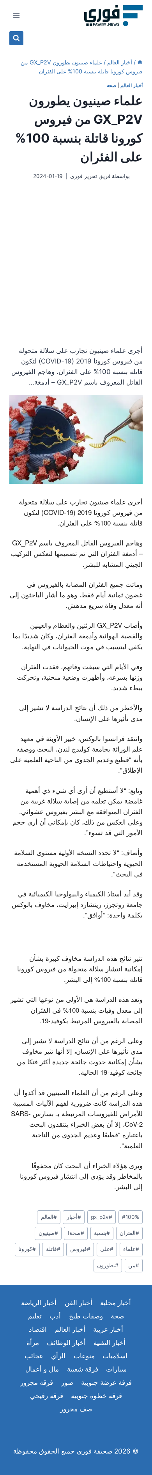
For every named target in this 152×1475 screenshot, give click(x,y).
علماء (131, 1249)
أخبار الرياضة (39, 1303)
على (106, 1249)
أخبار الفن (78, 1303)
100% (130, 1217)
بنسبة (102, 1233)
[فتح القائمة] (16, 15)
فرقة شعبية (82, 1369)
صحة (111, 85)
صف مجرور (76, 1409)
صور (67, 1382)
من (133, 1265)
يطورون (107, 1265)
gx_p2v (101, 1217)
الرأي (58, 1356)
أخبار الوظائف (66, 1343)
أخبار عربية (108, 1329)
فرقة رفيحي (46, 1396)
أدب (55, 1316)
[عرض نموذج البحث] (16, 38)
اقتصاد (38, 1329)
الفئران (129, 1233)
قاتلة (53, 1249)
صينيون (48, 1233)
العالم (49, 1217)
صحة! (76, 1233)
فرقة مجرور (36, 1382)
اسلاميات (115, 1356)
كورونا (27, 1249)
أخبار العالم (131, 85)
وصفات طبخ (86, 1316)
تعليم (35, 1316)
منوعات (84, 1356)
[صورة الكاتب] (138, 176)
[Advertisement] (76, 263)
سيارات (116, 1369)
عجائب (34, 1356)
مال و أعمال (42, 1369)
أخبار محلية (115, 1303)
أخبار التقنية (109, 1343)
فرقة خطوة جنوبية (96, 1396)
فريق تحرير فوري (90, 176)
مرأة (33, 1343)
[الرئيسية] (140, 62)
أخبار (74, 1217)
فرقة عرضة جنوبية (106, 1382)
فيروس (80, 1249)
